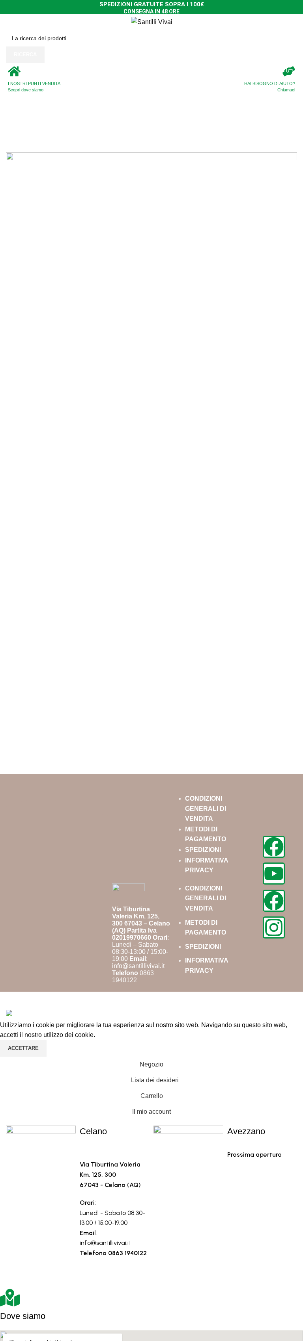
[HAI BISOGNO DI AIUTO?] (288, 71)
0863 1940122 (133, 976)
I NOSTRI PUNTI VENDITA (34, 83)
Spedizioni (203, 849)
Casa (13, 131)
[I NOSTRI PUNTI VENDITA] (14, 71)
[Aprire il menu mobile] (9, 22)
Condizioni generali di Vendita (205, 808)
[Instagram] (274, 927)
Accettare (23, 1048)
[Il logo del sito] (151, 21)
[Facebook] (274, 847)
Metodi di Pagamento (205, 834)
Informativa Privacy (206, 865)
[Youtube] (274, 873)
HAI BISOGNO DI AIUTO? (269, 83)
